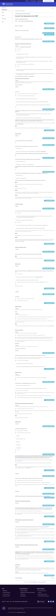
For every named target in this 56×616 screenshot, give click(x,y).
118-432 (46, 484)
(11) (19, 188)
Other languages (41, 601)
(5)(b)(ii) (20, 552)
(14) (42, 153)
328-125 (38, 151)
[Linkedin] (53, 601)
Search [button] (4, 13)
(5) (22, 551)
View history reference (48, 32)
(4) (29, 220)
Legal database (4, 9)
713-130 (44, 377)
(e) (30, 484)
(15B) (23, 241)
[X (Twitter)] (51, 601)
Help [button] (4, 23)
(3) (31, 64)
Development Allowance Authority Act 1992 (24, 456)
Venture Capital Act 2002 (43, 526)
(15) (37, 193)
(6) (30, 366)
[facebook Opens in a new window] (48, 601)
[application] (8, 17)
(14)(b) (39, 480)
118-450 (27, 360)
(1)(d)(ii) (23, 81)
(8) (32, 64)
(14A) (19, 496)
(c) (40, 480)
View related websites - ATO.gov (21, 612)
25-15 (37, 526)
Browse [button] (4, 16)
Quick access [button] (5, 19)
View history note (49, 23)
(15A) (30, 198)
